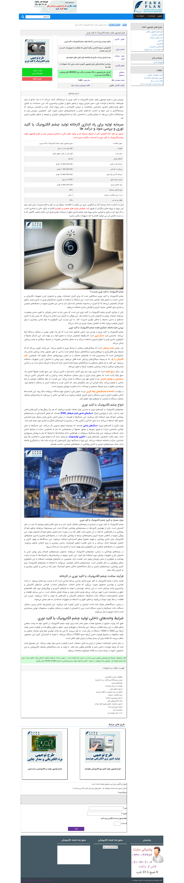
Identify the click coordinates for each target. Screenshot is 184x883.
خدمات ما (151, 16)
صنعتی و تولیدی (114, 24)
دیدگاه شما (122, 792)
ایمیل (124, 813)
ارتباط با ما (140, 16)
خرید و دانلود (37, 78)
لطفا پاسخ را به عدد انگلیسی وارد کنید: (113, 818)
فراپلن (160, 16)
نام (125, 808)
